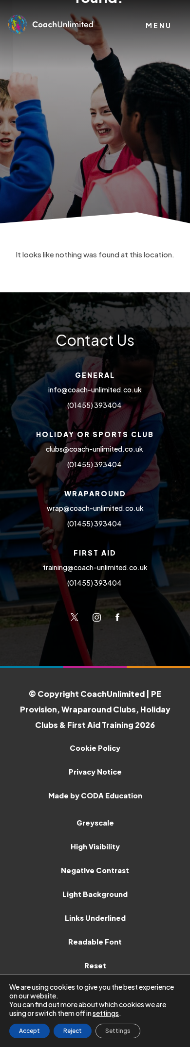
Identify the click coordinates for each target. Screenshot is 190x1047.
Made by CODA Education (114, 795)
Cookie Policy (95, 747)
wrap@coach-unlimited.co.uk (95, 508)
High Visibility (95, 846)
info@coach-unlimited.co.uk (95, 389)
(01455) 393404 (95, 405)
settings (106, 1013)
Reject (72, 1030)
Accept (29, 1030)
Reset (95, 965)
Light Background (95, 894)
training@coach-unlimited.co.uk (95, 567)
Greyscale (95, 822)
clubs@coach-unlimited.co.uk (95, 448)
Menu (159, 25)
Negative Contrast (95, 870)
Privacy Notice (95, 771)
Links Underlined (95, 917)
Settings (118, 1030)
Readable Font (95, 941)
